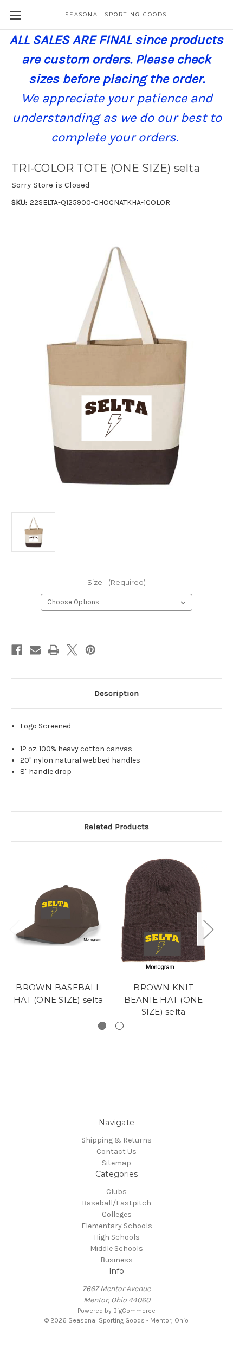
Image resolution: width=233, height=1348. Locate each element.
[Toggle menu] (15, 15)
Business (116, 1260)
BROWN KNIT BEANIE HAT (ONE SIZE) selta (163, 999)
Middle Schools (116, 1248)
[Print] (53, 649)
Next (208, 928)
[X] (72, 649)
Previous (14, 928)
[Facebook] (16, 649)
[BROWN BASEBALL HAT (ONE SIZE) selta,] (58, 914)
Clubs (116, 1191)
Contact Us (116, 1151)
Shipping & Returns (116, 1140)
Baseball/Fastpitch (116, 1203)
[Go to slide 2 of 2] (119, 1026)
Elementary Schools (116, 1225)
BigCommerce (134, 1310)
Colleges (117, 1214)
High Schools (117, 1237)
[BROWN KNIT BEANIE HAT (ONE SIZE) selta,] (163, 914)
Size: (116, 582)
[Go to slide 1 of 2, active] (102, 1026)
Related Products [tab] (116, 826)
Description (116, 693)
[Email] (35, 649)
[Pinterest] (90, 649)
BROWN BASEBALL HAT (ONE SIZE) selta (58, 993)
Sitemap (116, 1163)
